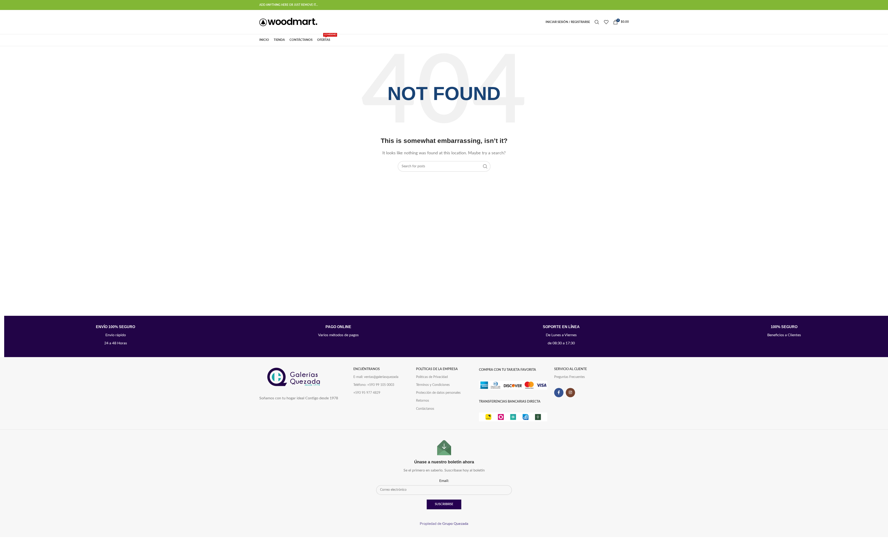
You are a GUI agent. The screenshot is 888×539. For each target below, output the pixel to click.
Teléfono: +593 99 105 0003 (373, 385)
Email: (444, 481)
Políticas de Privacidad (432, 377)
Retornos (422, 400)
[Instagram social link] (570, 392)
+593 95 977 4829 (366, 392)
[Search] (597, 22)
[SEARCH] (485, 166)
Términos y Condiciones (433, 385)
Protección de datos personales (438, 392)
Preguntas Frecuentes (569, 377)
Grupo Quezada (455, 524)
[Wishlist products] (606, 22)
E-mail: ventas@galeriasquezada (375, 377)
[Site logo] (288, 22)
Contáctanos (425, 408)
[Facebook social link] (558, 392)
